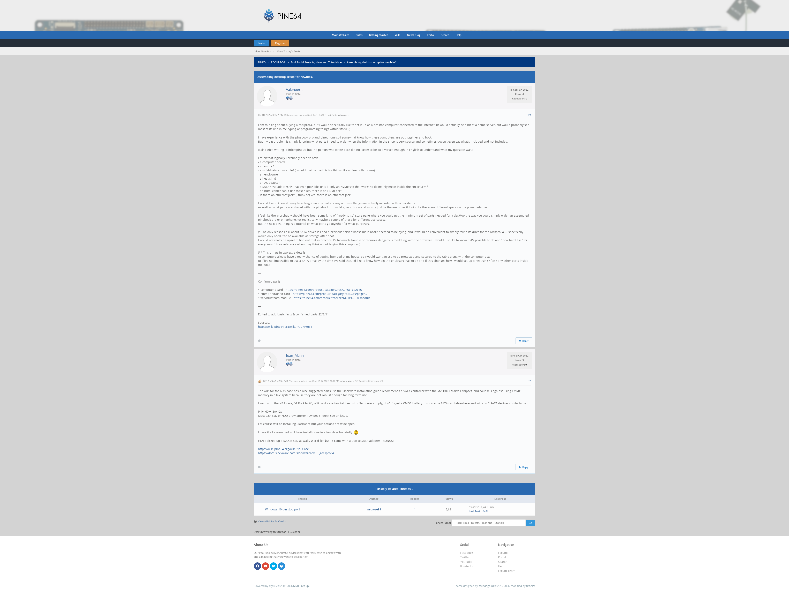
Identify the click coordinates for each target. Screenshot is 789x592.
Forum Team (506, 571)
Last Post (474, 511)
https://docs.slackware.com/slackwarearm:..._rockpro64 (296, 453)
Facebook (466, 553)
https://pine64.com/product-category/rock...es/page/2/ (330, 294)
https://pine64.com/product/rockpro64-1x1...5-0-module (332, 298)
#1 (529, 114)
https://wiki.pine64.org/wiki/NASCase (283, 449)
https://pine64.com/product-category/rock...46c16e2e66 (324, 290)
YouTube (466, 562)
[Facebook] (257, 566)
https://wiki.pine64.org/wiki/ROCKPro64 (285, 327)
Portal (430, 35)
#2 (529, 380)
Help (458, 35)
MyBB (272, 586)
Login (261, 43)
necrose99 (374, 509)
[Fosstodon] (281, 566)
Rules (359, 35)
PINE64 (262, 62)
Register (280, 43)
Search (445, 35)
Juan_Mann (295, 355)
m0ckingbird (486, 586)
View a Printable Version (272, 521)
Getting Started (378, 35)
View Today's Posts (288, 51)
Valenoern (294, 89)
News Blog (413, 35)
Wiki (397, 35)
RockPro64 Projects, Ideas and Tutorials (315, 62)
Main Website (340, 35)
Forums (503, 553)
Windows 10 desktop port (282, 509)
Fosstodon (467, 566)
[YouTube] (265, 566)
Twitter (465, 557)
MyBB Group (301, 586)
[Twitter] (273, 566)
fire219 (530, 586)
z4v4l (484, 511)
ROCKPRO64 (278, 62)
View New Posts (264, 51)
